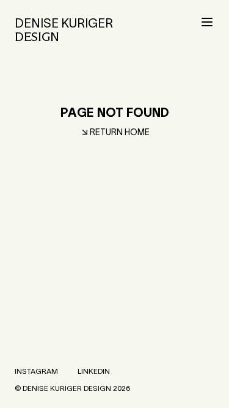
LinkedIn (94, 371)
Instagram (36, 371)
